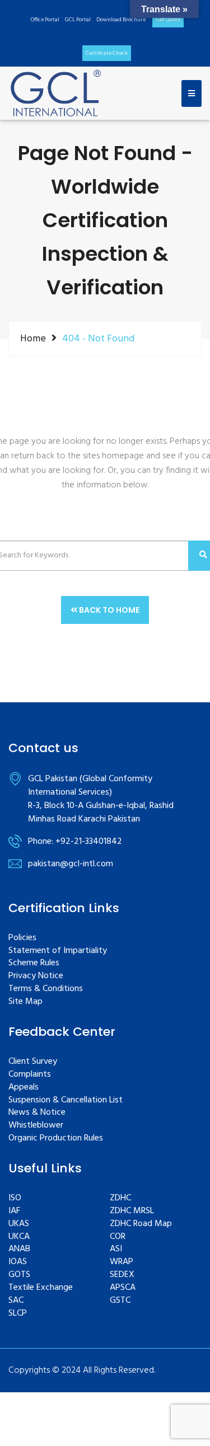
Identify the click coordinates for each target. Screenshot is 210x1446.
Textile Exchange (40, 1287)
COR (117, 1237)
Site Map (25, 1002)
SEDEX (122, 1275)
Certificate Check (107, 53)
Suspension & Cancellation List (65, 1100)
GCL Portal (78, 19)
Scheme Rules (33, 963)
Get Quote (168, 19)
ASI (116, 1249)
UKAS (18, 1224)
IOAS (17, 1262)
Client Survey (32, 1061)
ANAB (19, 1249)
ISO (14, 1198)
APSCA (123, 1287)
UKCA (19, 1237)
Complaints (29, 1074)
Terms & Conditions (45, 989)
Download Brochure (121, 19)
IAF (14, 1211)
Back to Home (108, 610)
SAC (16, 1300)
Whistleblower (35, 1125)
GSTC (120, 1300)
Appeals (23, 1087)
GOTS (19, 1275)
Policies (22, 938)
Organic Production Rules (55, 1138)
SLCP (17, 1313)
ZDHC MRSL (132, 1211)
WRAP (121, 1262)
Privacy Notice (35, 976)
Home (33, 338)
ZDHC (120, 1198)
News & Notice (37, 1112)
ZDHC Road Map (141, 1224)
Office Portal (45, 19)
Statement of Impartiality (57, 951)
